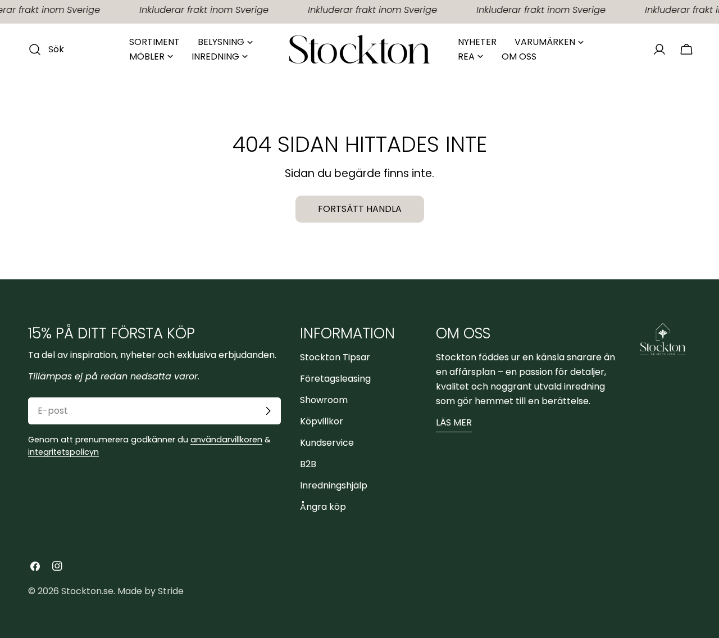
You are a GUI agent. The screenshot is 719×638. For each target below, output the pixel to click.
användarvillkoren (226, 439)
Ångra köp (323, 506)
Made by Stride (150, 591)
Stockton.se (87, 591)
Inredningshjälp (333, 485)
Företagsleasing (335, 378)
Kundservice (327, 442)
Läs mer (454, 422)
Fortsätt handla (360, 208)
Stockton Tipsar (335, 357)
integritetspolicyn (63, 452)
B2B (308, 464)
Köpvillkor (321, 421)
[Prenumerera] (268, 411)
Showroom (324, 399)
